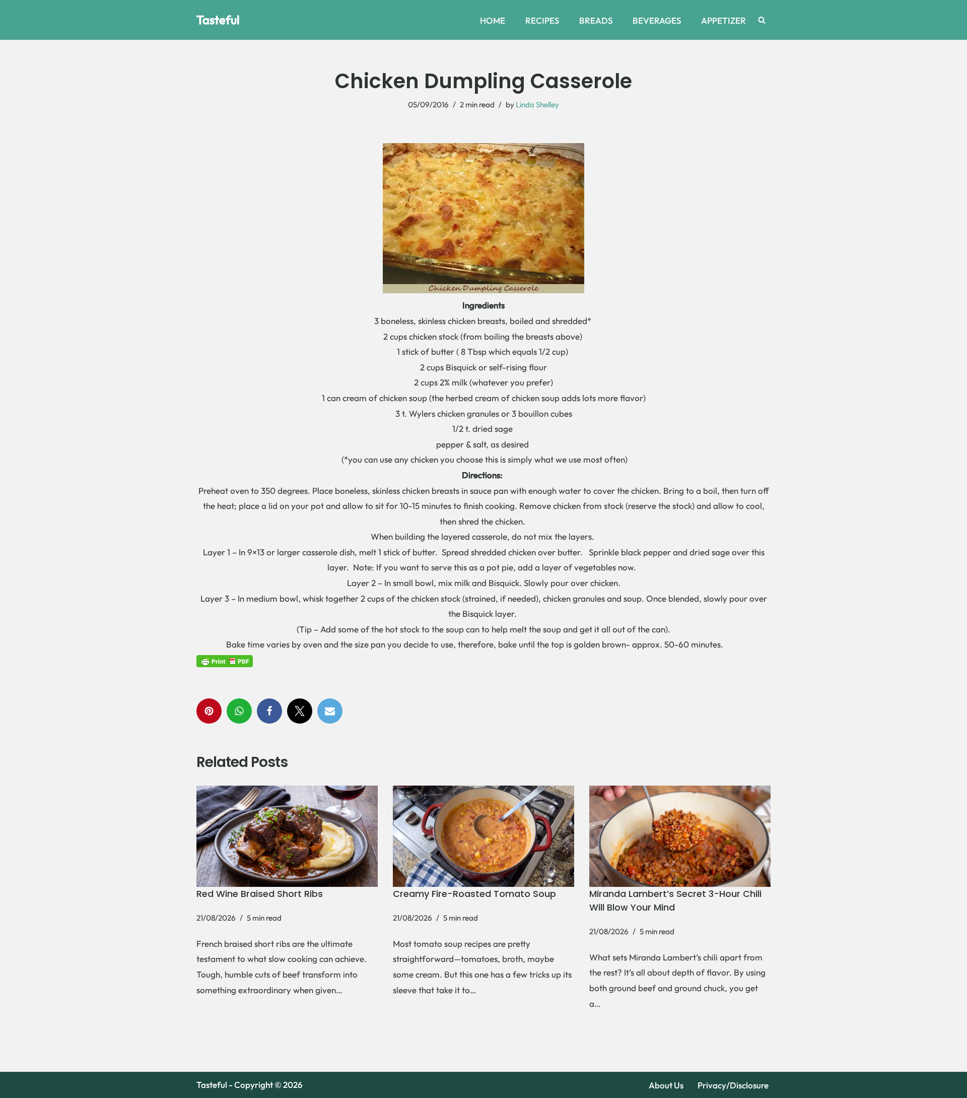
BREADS (595, 20)
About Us (666, 1085)
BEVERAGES (657, 20)
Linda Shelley (537, 104)
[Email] (329, 711)
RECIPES (542, 20)
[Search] (762, 20)
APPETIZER (723, 20)
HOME (492, 20)
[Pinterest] (209, 711)
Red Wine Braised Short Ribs (259, 893)
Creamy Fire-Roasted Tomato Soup (474, 893)
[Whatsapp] (239, 711)
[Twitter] (299, 711)
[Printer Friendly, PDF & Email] (224, 660)
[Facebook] (269, 711)
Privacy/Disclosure (733, 1085)
